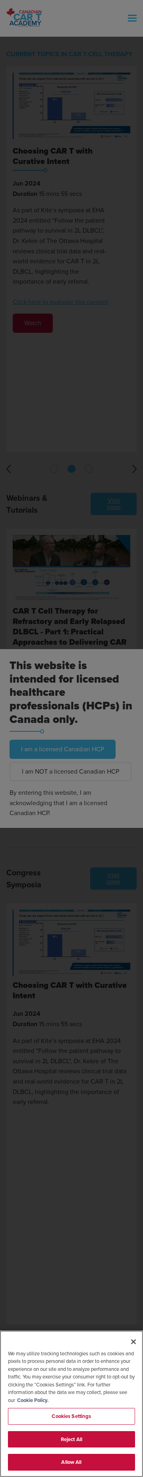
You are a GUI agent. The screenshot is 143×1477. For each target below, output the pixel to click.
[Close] (133, 1342)
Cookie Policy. (32, 1400)
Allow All (71, 1462)
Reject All (71, 1439)
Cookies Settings (71, 1416)
